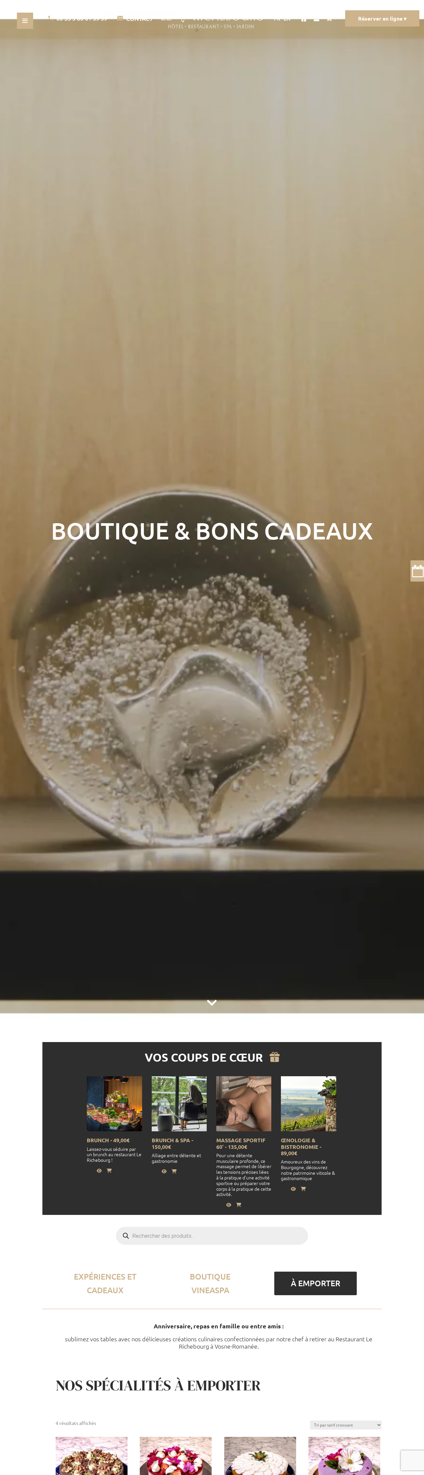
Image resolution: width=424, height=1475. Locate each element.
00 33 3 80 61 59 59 (81, 18)
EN (287, 18)
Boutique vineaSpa (210, 1283)
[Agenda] (417, 571)
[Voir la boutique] (303, 18)
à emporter (315, 1283)
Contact (139, 18)
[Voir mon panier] (330, 18)
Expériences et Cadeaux (105, 1283)
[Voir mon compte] (316, 18)
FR (277, 18)
